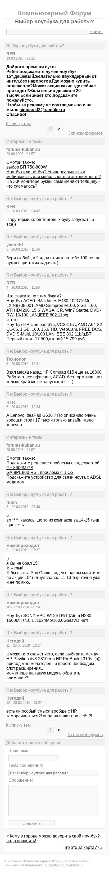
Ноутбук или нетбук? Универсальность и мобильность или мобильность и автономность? (53, 174)
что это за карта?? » (83, 847)
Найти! (96, 31)
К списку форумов (85, 133)
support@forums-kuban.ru (64, 865)
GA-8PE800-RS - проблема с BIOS (40, 472)
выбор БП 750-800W (26, 167)
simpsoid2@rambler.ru (42, 109)
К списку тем (18, 123)
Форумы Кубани (77, 861)
